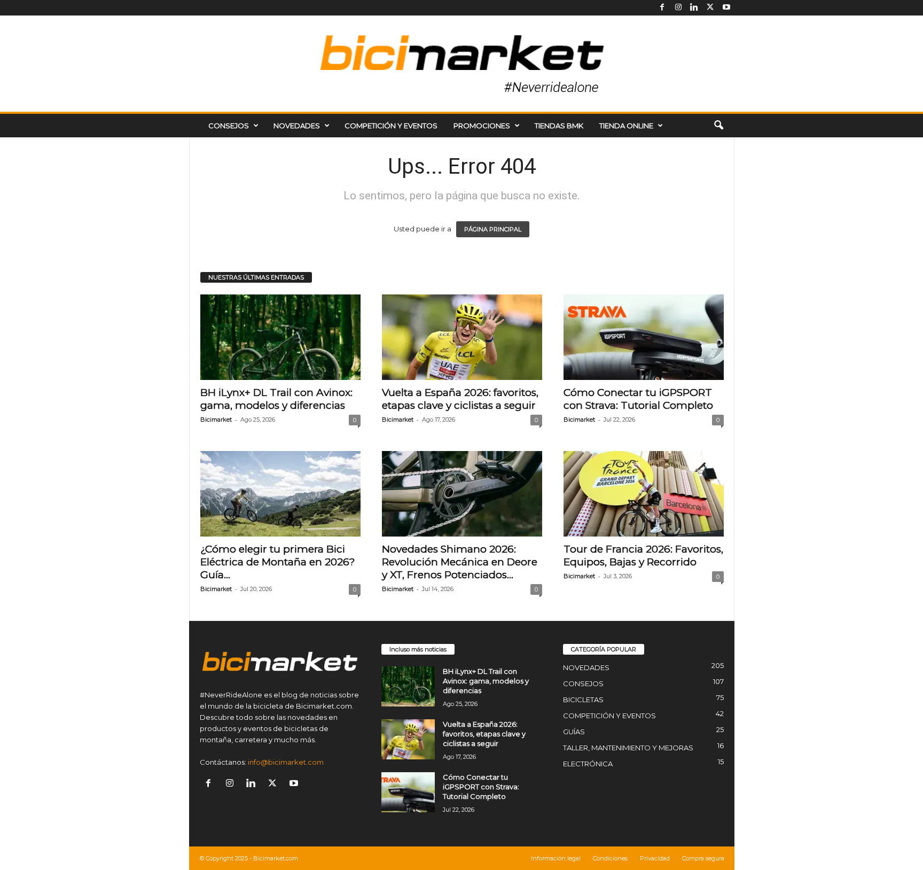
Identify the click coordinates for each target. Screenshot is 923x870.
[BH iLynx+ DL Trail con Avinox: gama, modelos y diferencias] (280, 337)
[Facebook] (662, 7)
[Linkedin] (694, 7)
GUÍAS (574, 731)
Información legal (556, 858)
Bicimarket (216, 419)
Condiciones (610, 858)
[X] (710, 7)
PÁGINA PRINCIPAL (492, 229)
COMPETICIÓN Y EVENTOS (391, 125)
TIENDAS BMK (559, 125)
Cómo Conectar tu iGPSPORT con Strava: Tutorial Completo (638, 398)
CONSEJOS (228, 125)
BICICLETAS (583, 699)
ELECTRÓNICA (588, 763)
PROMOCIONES (481, 125)
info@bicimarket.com (286, 762)
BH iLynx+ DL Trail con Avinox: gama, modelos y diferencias (276, 398)
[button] (718, 125)
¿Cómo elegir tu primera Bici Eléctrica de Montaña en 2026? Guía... (277, 562)
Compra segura (703, 858)
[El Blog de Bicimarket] (461, 63)
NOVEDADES (296, 125)
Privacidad (655, 858)
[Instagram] (678, 7)
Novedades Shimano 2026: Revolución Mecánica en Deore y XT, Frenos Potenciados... (459, 562)
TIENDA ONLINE (626, 125)
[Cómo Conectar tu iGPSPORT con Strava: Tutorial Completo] (644, 337)
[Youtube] (726, 7)
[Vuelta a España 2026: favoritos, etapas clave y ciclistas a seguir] (462, 337)
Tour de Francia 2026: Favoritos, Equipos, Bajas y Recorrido (643, 555)
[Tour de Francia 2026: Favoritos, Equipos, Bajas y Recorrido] (644, 494)
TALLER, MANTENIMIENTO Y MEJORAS (628, 747)
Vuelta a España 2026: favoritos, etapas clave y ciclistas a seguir (460, 398)
